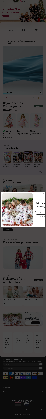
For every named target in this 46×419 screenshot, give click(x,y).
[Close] (43, 193)
